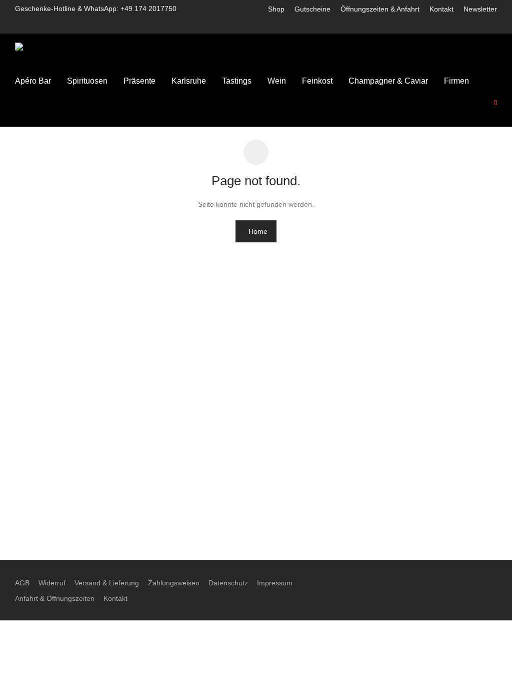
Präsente (140, 81)
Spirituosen (87, 81)
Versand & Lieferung (106, 583)
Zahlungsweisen (174, 583)
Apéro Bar (33, 81)
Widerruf (52, 583)
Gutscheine (312, 9)
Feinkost (317, 81)
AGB (22, 583)
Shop (276, 9)
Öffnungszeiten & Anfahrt (380, 9)
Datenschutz (228, 583)
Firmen (456, 81)
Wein (277, 81)
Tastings (237, 81)
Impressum (274, 583)
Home (258, 231)
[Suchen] (446, 102)
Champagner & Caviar (388, 81)
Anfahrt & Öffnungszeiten (54, 598)
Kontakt (442, 9)
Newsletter (480, 9)
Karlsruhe (189, 81)
